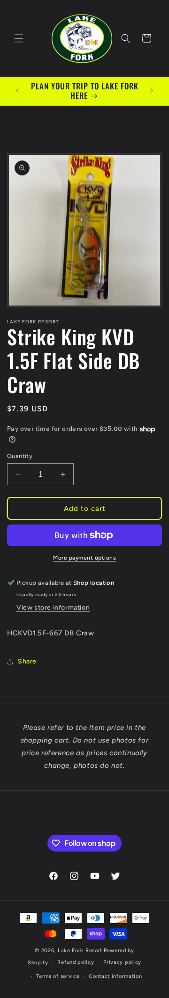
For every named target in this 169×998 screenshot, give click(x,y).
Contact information (115, 976)
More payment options (84, 557)
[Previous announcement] (17, 90)
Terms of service (57, 976)
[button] (18, 38)
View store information (53, 608)
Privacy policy (122, 962)
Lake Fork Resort (80, 950)
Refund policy (75, 962)
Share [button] (27, 661)
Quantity (19, 455)
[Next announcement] (151, 90)
